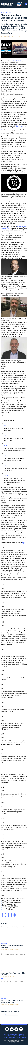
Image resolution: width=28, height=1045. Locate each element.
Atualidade (9, 12)
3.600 (15, 448)
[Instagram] (16, 1029)
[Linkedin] (21, 1029)
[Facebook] (7, 1029)
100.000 (14, 479)
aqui (23, 543)
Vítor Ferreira (19, 126)
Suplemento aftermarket (11, 1012)
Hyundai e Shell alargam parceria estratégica (12, 946)
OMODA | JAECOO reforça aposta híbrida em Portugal (12, 1001)
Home (2, 12)
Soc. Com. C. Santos (16, 61)
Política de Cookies (21, 1037)
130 (13, 438)
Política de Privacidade (9, 1037)
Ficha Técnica (13, 1034)
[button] (2, 915)
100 (14, 458)
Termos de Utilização (19, 1035)
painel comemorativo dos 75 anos (11, 200)
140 (15, 467)
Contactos (21, 1034)
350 (14, 428)
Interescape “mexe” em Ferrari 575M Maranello (13, 974)
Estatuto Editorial (8, 1035)
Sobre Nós (6, 1034)
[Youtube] (12, 1029)
